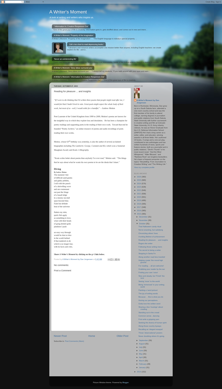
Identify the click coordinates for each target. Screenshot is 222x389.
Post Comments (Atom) (74, 341)
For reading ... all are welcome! (151, 266)
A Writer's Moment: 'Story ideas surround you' (73, 68)
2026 (139, 177)
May (141, 354)
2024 (139, 184)
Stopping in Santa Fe (147, 253)
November (143, 220)
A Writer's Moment (68, 12)
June (141, 351)
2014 (139, 372)
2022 (139, 190)
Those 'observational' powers (150, 333)
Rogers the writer (145, 243)
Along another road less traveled (151, 257)
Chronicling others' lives (148, 233)
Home (91, 336)
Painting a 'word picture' (148, 290)
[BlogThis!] (111, 259)
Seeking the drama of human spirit (152, 323)
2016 (139, 211)
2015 (139, 214)
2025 (139, 180)
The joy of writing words (148, 294)
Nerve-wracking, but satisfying (150, 230)
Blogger (125, 382)
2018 (139, 204)
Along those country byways (149, 326)
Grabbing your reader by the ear (151, 269)
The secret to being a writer (149, 250)
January (142, 367)
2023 (139, 187)
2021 (139, 194)
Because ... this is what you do (150, 297)
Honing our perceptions (148, 300)
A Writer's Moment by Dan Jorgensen (148, 101)
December (143, 217)
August (142, 344)
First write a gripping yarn (148, 319)
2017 (139, 207)
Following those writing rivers (150, 247)
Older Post (122, 336)
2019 (139, 200)
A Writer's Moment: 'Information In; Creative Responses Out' (79, 77)
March (142, 361)
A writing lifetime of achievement (151, 237)
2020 (139, 197)
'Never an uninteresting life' (65, 59)
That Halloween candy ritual (149, 227)
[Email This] (109, 259)
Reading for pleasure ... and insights (153, 240)
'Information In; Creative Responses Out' (71, 26)
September (144, 340)
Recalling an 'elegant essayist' (150, 329)
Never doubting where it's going (151, 336)
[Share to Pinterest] (118, 259)
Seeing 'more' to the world (149, 281)
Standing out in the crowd (148, 313)
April (141, 357)
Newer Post (60, 336)
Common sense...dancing (148, 316)
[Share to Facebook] (116, 259)
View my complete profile (144, 167)
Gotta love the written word (149, 304)
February (143, 364)
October (142, 224)
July (141, 347)
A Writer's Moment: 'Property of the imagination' (74, 35)
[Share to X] (114, 259)
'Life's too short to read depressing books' (86, 44)
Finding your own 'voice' (148, 272)
